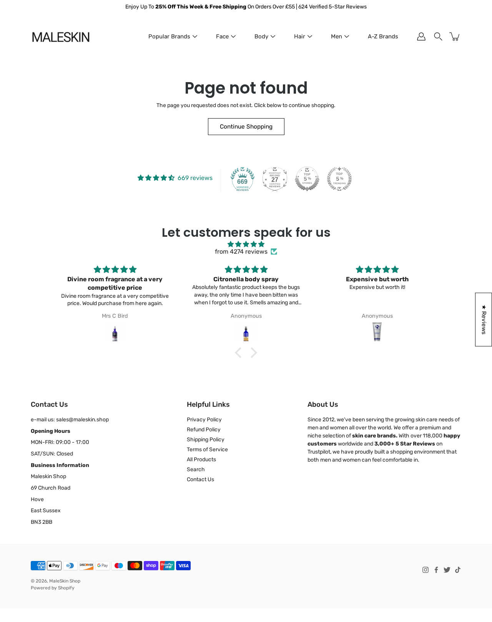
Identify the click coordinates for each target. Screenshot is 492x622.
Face (222, 36)
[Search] (438, 36)
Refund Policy (204, 429)
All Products (201, 459)
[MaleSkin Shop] (60, 36)
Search (196, 469)
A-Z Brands (383, 36)
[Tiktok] (457, 570)
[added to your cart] (455, 36)
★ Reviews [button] (483, 319)
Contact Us (200, 479)
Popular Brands (169, 36)
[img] (246, 244)
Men (336, 36)
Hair (299, 36)
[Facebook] (436, 570)
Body (261, 36)
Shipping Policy (205, 439)
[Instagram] (425, 570)
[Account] (421, 36)
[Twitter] (447, 570)
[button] (240, 352)
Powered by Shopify (53, 588)
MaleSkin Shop (64, 581)
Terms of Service (207, 449)
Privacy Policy (204, 419)
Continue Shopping (246, 126)
